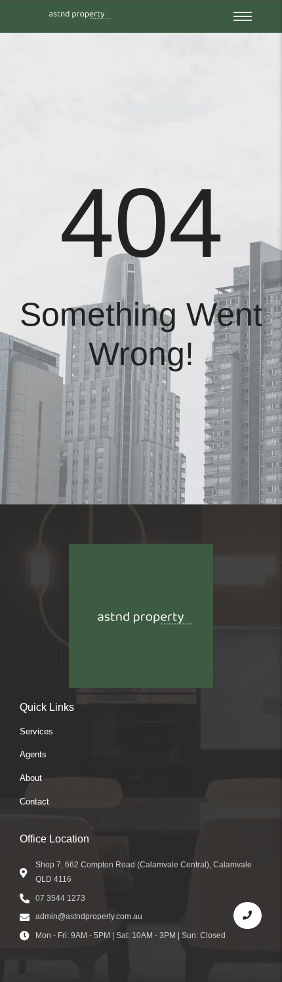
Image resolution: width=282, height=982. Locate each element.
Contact (34, 801)
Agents (33, 754)
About (31, 778)
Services (36, 731)
